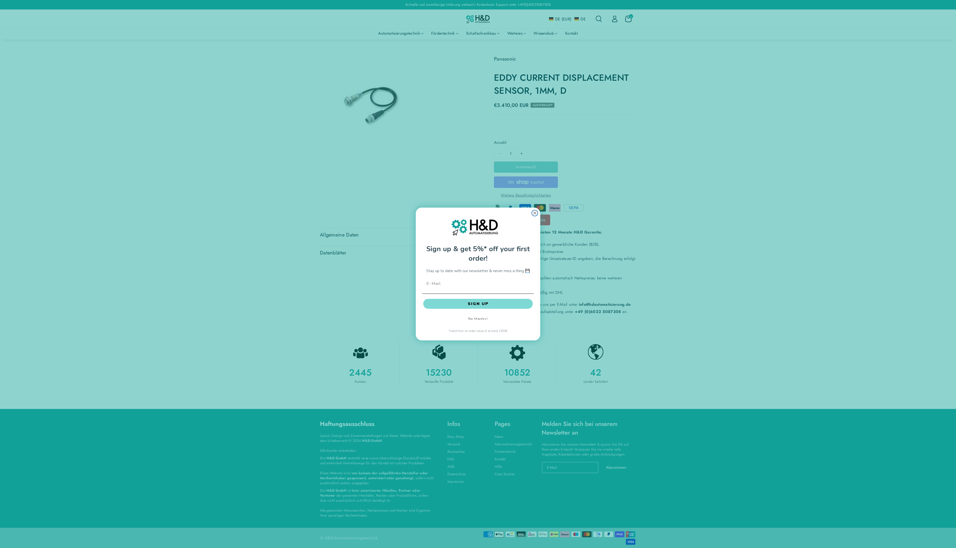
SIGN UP (478, 304)
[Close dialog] (535, 213)
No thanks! (478, 319)
